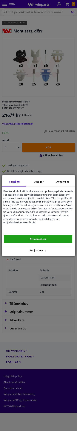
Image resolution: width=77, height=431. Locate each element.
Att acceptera (38, 239)
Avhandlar (62, 181)
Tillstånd (14, 181)
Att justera (36, 250)
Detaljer (38, 181)
